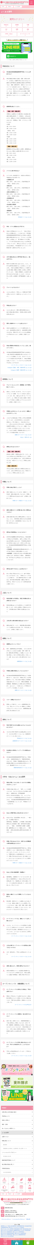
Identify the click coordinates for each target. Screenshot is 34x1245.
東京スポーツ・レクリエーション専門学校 (16, 1227)
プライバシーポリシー (6, 1219)
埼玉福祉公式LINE (7, 1156)
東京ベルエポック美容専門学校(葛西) (7, 1233)
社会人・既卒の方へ (25, 437)
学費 (28, 24)
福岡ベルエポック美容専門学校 (20, 1233)
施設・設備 (5, 1124)
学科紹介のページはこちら (23, 738)
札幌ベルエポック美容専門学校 (6, 1234)
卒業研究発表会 (6, 1168)
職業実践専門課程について (8, 1160)
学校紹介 (4, 1107)
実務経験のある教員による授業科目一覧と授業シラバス (15, 1148)
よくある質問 (5, 1132)
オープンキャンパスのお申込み (22, 1004)
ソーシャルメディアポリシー (9, 1152)
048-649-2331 (9, 1208)
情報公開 (28, 1219)
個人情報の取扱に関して (8, 1164)
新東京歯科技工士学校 (18, 1228)
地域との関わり (6, 1120)
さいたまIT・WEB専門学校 (25, 1230)
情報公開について (6, 1140)
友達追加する (13, 56)
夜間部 (17, 24)
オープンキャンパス (25, 33)
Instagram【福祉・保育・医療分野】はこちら (19, 367)
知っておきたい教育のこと (8, 1128)
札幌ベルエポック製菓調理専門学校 (19, 1234)
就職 (17, 29)
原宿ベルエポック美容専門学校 (18, 1231)
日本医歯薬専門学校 (4, 1227)
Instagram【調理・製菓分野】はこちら (20, 370)
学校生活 (6, 24)
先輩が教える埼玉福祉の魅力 (9, 1112)
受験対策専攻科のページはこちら (22, 767)
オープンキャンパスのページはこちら (20, 365)
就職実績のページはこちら (23, 661)
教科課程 (5, 1144)
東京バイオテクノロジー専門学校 (7, 1230)
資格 (28, 29)
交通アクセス (5, 1136)
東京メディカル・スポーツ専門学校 (7, 1228)
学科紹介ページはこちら (24, 217)
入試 (6, 29)
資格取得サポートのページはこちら (21, 741)
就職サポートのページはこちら (22, 434)
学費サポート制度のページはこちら (21, 500)
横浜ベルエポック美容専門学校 (6, 1231)
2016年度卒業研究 (7, 1172)
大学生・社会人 (9, 33)
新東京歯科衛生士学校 (27, 1228)
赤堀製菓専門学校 (16, 1230)
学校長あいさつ (6, 1116)
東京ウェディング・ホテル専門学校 (7, 1236)
